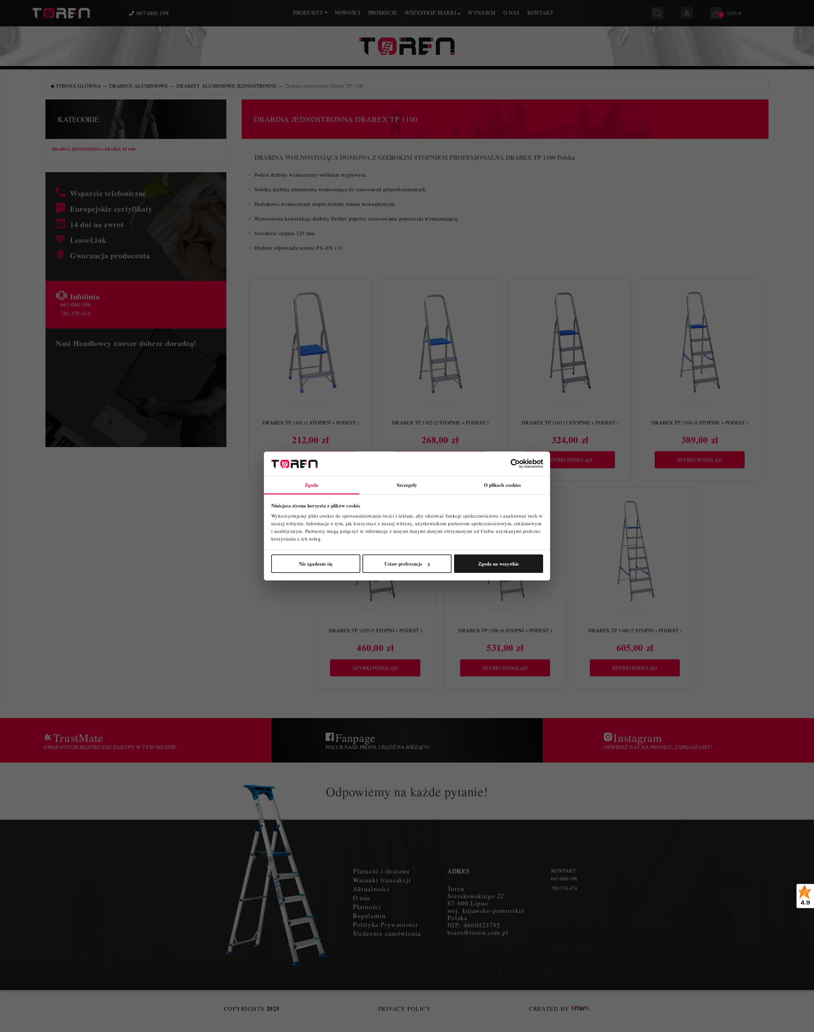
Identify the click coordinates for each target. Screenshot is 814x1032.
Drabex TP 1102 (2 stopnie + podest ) (440, 422)
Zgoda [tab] (312, 484)
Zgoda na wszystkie (498, 563)
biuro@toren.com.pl (478, 932)
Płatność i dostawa (381, 871)
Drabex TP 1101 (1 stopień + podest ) (310, 422)
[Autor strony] (580, 1008)
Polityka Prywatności (385, 924)
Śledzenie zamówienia (387, 933)
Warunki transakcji (382, 880)
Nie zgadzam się (316, 563)
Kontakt (540, 12)
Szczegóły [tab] (407, 484)
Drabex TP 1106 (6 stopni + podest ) (505, 630)
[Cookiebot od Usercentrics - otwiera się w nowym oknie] (515, 464)
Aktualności (371, 889)
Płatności (367, 906)
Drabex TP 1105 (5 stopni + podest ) (375, 630)
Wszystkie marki (431, 12)
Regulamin (369, 915)
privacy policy (404, 1008)
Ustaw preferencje (403, 563)
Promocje (382, 12)
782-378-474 (75, 313)
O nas (511, 12)
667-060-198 (152, 13)
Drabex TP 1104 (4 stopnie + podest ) (700, 422)
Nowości (348, 12)
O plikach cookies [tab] (502, 484)
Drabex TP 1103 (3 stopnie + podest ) (570, 422)
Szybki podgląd (569, 459)
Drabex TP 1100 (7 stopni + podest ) (634, 630)
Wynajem (482, 12)
